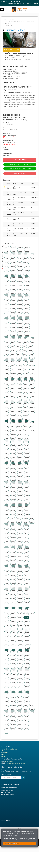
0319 (31, 522)
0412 (6, 614)
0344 (6, 549)
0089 (20, 327)
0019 (6, 262)
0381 (13, 583)
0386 (20, 587)
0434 (13, 633)
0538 (19, 728)
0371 (26, 572)
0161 (19, 385)
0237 (26, 446)
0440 (27, 636)
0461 (6, 659)
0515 (12, 709)
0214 (19, 427)
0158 (32, 381)
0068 (13, 308)
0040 (13, 282)
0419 (19, 617)
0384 (6, 587)
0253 (26, 461)
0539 (26, 728)
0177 (25, 396)
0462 (13, 659)
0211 (32, 423)
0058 (26, 297)
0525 (13, 717)
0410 (20, 610)
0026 (26, 266)
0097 (20, 335)
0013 (32, 255)
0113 (30, 346)
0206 (26, 419)
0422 (13, 621)
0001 (6, 247)
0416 (32, 614)
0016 (19, 259)
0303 (13, 511)
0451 (20, 648)
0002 (13, 247)
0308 (20, 514)
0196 (19, 411)
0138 (32, 365)
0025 (20, 266)
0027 (6, 270)
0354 (19, 556)
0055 (6, 297)
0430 (13, 629)
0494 (13, 690)
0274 (6, 484)
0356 (6, 560)
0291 (13, 499)
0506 (13, 701)
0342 (20, 545)
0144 (6, 373)
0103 (32, 339)
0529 (13, 720)
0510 (13, 705)
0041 (20, 282)
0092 (13, 331)
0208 (13, 423)
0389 (13, 591)
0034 (26, 274)
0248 (20, 457)
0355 (26, 556)
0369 (13, 572)
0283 (13, 491)
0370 (20, 572)
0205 (20, 419)
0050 (27, 289)
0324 (6, 530)
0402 (20, 602)
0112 (24, 346)
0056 (13, 297)
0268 (20, 476)
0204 (13, 419)
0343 (26, 545)
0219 (19, 430)
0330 (19, 533)
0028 (13, 270)
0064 (13, 304)
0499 (20, 694)
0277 (26, 484)
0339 (26, 541)
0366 (20, 568)
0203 (6, 419)
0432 (26, 629)
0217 (6, 430)
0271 (13, 480)
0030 (27, 270)
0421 (6, 621)
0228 (19, 438)
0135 (12, 365)
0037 (20, 278)
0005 (6, 251)
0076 (13, 316)
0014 (6, 259)
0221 (32, 430)
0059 (6, 301)
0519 (6, 713)
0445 (6, 644)
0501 (6, 698)
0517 (25, 709)
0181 (19, 400)
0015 (12, 259)
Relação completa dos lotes (19, 168)
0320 (6, 526)
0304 (20, 511)
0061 (20, 301)
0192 (25, 407)
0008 (27, 251)
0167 (25, 388)
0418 (13, 617)
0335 (26, 537)
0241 (26, 449)
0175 (12, 396)
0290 (6, 499)
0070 (27, 308)
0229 (26, 438)
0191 (19, 407)
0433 (6, 633)
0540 (6, 732)
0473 (6, 671)
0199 (6, 415)
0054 (26, 293)
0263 (13, 472)
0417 (6, 617)
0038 (26, 278)
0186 (19, 404)
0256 (19, 465)
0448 (27, 644)
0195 (12, 411)
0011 (19, 255)
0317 (19, 522)
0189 (6, 407)
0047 (6, 289)
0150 (12, 377)
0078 (27, 316)
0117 (24, 350)
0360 (6, 564)
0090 (27, 327)
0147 (26, 373)
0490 (13, 686)
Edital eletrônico (20, 173)
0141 (19, 369)
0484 (27, 678)
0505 (6, 701)
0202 (26, 415)
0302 (6, 511)
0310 (6, 518)
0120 (12, 354)
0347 (27, 549)
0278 (6, 488)
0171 (19, 392)
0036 (13, 278)
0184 (6, 404)
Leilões (11, 20)
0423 (19, 621)
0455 (20, 652)
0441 (6, 640)
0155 (12, 381)
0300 (20, 507)
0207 (6, 423)
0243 (13, 453)
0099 (6, 339)
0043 (6, 285)
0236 (19, 446)
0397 (13, 598)
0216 (31, 427)
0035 (6, 278)
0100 (13, 339)
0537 (13, 728)
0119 (6, 354)
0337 (13, 541)
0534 (19, 724)
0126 (19, 358)
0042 (27, 282)
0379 (27, 579)
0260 (20, 469)
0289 (27, 495)
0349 (13, 552)
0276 (20, 484)
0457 (6, 656)
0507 (20, 701)
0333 (13, 537)
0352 (6, 556)
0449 (6, 648)
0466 (13, 663)
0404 (6, 606)
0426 (13, 625)
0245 (27, 453)
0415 (26, 614)
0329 (13, 533)
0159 (6, 385)
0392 (6, 594)
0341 (13, 545)
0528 (6, 720)
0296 (20, 503)
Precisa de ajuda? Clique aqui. (3, 257)
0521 (19, 713)
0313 (25, 518)
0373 (13, 575)
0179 (6, 400)
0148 (32, 373)
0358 (19, 560)
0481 (6, 678)
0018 (32, 259)
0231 (12, 442)
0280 (20, 488)
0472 (27, 667)
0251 (12, 461)
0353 (13, 556)
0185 (12, 404)
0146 (19, 373)
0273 (26, 480)
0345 (13, 549)
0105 (12, 343)
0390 (20, 591)
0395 (26, 594)
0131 (19, 362)
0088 (13, 327)
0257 (26, 465)
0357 (13, 560)
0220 (25, 430)
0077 (20, 316)
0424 (26, 621)
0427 (20, 625)
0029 (20, 270)
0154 (6, 381)
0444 (27, 640)
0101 (19, 339)
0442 (13, 640)
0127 (25, 358)
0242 (6, 453)
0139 (6, 369)
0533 (13, 724)
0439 (20, 636)
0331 (26, 533)
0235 (13, 446)
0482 (13, 678)
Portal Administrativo (16, 3)
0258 (6, 469)
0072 (13, 312)
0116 (18, 350)
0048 (13, 289)
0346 (20, 549)
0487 (20, 682)
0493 (6, 690)
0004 (26, 247)
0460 (27, 656)
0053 (19, 293)
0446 (13, 644)
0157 (25, 381)
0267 (13, 476)
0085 (20, 323)
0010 (13, 255)
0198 (32, 411)
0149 (6, 377)
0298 (6, 507)
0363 (26, 564)
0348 (6, 552)
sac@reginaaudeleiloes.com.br (15, 763)
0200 (13, 415)
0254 (6, 465)
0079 (6, 320)
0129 (6, 362)
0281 (26, 488)
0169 (6, 392)
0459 (20, 656)
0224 (19, 434)
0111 (18, 346)
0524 (6, 717)
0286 (6, 495)
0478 (13, 675)
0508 (26, 701)
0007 (20, 251)
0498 (13, 694)
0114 (6, 350)
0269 (27, 476)
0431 (20, 629)
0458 (13, 656)
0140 (12, 369)
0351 (26, 552)
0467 (20, 663)
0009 (6, 255)
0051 (6, 293)
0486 (13, 682)
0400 (6, 602)
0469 (6, 667)
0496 (27, 690)
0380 (6, 583)
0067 (6, 308)
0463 (20, 659)
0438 (13, 636)
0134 (6, 365)
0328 (6, 533)
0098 (27, 335)
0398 (20, 598)
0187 (25, 404)
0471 (20, 667)
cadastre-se (27, 5)
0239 (13, 449)
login (34, 3)
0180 (12, 400)
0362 (19, 564)
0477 (6, 675)
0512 (25, 705)
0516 (19, 709)
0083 (6, 323)
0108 (32, 343)
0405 (13, 606)
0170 (12, 392)
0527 (26, 717)
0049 (20, 289)
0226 (6, 438)
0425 (6, 625)
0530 (19, 720)
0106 (19, 343)
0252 (19, 461)
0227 (13, 438)
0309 (27, 514)
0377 (13, 579)
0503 (19, 698)
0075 (6, 316)
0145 (13, 373)
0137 (25, 365)
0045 (20, 285)
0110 (12, 346)
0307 (13, 514)
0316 (12, 522)
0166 (19, 388)
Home (5, 20)
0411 (26, 610)
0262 (6, 472)
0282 (6, 491)
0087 (6, 327)
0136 (19, 365)
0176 (19, 396)
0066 (27, 304)
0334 (19, 537)
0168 (32, 388)
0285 (26, 491)
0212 (6, 427)
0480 (27, 675)
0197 (25, 411)
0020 (13, 262)
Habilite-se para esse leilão (20, 164)
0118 (30, 350)
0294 (6, 503)
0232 (19, 442)
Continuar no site (12, 843)
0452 (27, 648)
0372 (6, 575)
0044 (13, 285)
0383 (26, 583)
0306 (6, 514)
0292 (19, 499)
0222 (6, 434)
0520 (13, 713)
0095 (6, 335)
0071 (6, 312)
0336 (6, 541)
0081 (20, 320)
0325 (13, 530)
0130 (12, 362)
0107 (25, 343)
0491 (20, 686)
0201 (19, 415)
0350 (20, 552)
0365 (13, 568)
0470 (13, 667)
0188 (32, 404)
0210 (26, 423)
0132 (25, 362)
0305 (26, 511)
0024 (13, 266)
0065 (20, 304)
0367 (27, 568)
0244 (20, 453)
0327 (26, 530)
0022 (26, 262)
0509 (6, 705)
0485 (6, 682)
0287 (13, 495)
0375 (26, 575)
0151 (19, 377)
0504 (26, 698)
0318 (25, 522)
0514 (6, 709)
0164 (6, 388)
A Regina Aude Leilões (9, 749)
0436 (27, 633)
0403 (27, 602)
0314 (31, 518)
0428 (27, 625)
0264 (20, 472)
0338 (19, 541)
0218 (12, 430)
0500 (27, 694)
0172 (25, 392)
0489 (6, 686)
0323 (26, 526)
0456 (27, 652)
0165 (12, 388)
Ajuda (34, 5)
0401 (13, 602)
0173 (31, 392)
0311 (12, 518)
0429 (6, 629)
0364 (6, 568)
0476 (27, 671)
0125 (12, 358)
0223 (13, 434)
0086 (27, 323)
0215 (25, 427)
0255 (13, 465)
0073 (19, 312)
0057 (20, 297)
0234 (6, 446)
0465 (6, 663)
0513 (31, 705)
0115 (12, 350)
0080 (13, 320)
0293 (26, 499)
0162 (25, 385)
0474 (13, 671)
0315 (6, 522)
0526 (19, 717)
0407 (27, 606)
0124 (6, 358)
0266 (6, 476)
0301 (26, 507)
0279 (13, 488)
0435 (20, 633)
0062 (26, 301)
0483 (20, 678)
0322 (19, 526)
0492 (27, 686)
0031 (6, 274)
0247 (13, 457)
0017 (25, 259)
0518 (32, 709)
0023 (6, 266)
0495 (20, 690)
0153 (31, 377)
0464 (27, 659)
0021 (19, 262)
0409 (13, 610)
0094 (26, 331)
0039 (6, 282)
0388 (6, 591)
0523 (32, 713)
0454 (13, 652)
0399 (27, 598)
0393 (13, 594)
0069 (20, 308)
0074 (26, 312)
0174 (6, 396)
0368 (6, 572)
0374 (20, 575)
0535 (26, 724)
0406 (20, 606)
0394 (20, 594)
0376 (6, 579)
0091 (6, 331)
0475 (20, 671)
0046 (27, 285)
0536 (6, 728)
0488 (27, 682)
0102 (25, 339)
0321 (12, 526)
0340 (6, 545)
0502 (13, 698)
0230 (6, 442)
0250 (6, 461)
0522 (25, 713)
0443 (20, 640)
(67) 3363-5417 (9, 761)
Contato (5, 754)
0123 (31, 354)
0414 (19, 614)
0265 (26, 472)
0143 (32, 369)
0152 (25, 377)
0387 (27, 587)
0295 (13, 503)
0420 (26, 617)
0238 (6, 449)
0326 (19, 530)
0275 (13, 484)
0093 (19, 331)
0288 (20, 495)
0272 (19, 480)
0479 (20, 675)
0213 (12, 427)
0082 (26, 320)
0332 (6, 537)
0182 (25, 400)
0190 (12, 407)
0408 (6, 610)
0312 (18, 518)
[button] (5, 40)
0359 (26, 560)
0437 (6, 636)
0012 (25, 255)
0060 (13, 301)
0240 (20, 449)
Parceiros (5, 752)
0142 (25, 369)
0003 (19, 247)
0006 (13, 251)
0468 (27, 663)
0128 (32, 358)
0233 (26, 442)
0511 (19, 705)
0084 (13, 323)
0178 (32, 396)
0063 (6, 304)
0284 (20, 491)
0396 (6, 598)
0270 (6, 480)
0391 (26, 591)
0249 (27, 457)
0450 (13, 648)
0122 (24, 354)
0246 (6, 457)
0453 (6, 652)
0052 (13, 293)
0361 (13, 564)
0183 (31, 400)
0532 (6, 724)
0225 (26, 434)
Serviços (5, 751)
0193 (31, 407)
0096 (13, 335)
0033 (19, 274)
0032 (13, 274)
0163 (31, 385)
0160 (12, 385)
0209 (20, 423)
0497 (6, 694)
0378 (20, 579)
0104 (6, 343)
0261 (26, 469)
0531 (26, 720)
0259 (13, 469)
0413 (12, 614)
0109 (6, 346)
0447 (20, 644)
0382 (19, 583)
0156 (19, 381)
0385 (13, 587)
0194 (6, 411)
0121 (18, 354)
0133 (31, 362)
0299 (13, 507)
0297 (27, 503)
